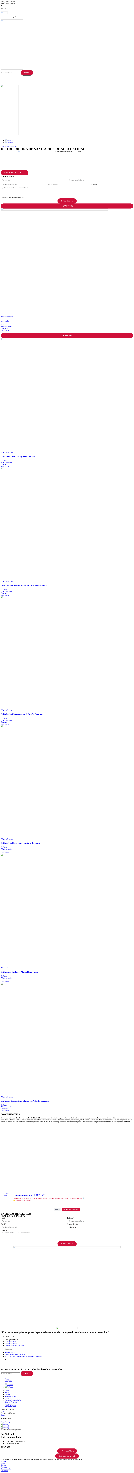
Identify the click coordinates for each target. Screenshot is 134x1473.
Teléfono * (70, 1218)
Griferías (4, 460)
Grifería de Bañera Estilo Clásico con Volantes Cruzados (25, 1101)
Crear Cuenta (5, 1422)
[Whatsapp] (14, 1365)
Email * (3, 1224)
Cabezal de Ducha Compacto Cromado (18, 456)
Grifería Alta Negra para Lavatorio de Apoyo (20, 843)
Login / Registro (10, 1406)
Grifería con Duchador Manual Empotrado (19, 972)
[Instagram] (9, 1365)
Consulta (4, 1230)
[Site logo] (12, 69)
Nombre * (4, 1218)
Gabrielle (5, 321)
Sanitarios (4, 325)
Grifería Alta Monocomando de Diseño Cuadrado (22, 714)
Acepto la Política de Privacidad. (14, 197)
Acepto (3, 1461)
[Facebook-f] (3, 1365)
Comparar (8, 1404)
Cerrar (3, 1411)
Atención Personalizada (8, 146)
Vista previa (5, 330)
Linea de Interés (72, 1224)
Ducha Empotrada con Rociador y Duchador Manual (24, 585)
